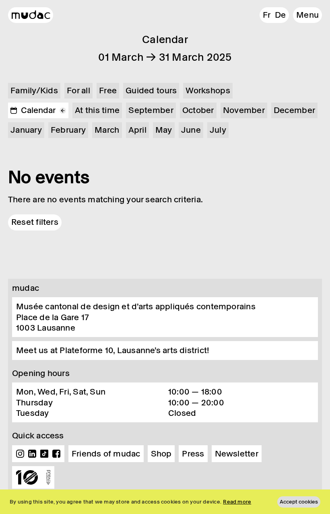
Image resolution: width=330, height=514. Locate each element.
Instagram (20, 454)
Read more (237, 501)
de (280, 15)
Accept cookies (299, 501)
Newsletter (236, 453)
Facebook (56, 454)
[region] (165, 501)
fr (266, 15)
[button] (307, 15)
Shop (161, 453)
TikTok (44, 454)
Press (193, 453)
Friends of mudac (106, 453)
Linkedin (32, 454)
